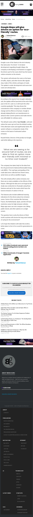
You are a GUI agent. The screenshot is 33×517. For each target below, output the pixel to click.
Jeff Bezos (6, 451)
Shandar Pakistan (22, 512)
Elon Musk (6, 446)
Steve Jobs (7, 460)
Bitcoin (23, 446)
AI (3, 471)
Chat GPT (18, 476)
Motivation (6, 440)
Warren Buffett (8, 465)
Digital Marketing (8, 421)
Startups (19, 493)
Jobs (18, 498)
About (5, 409)
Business (19, 507)
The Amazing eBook (9, 429)
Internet (23, 440)
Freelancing (7, 418)
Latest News (7, 493)
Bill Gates (6, 443)
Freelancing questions (10, 432)
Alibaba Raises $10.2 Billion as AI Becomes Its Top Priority (16, 304)
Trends (18, 479)
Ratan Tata (7, 457)
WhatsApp (24, 443)
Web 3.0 (18, 474)
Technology (19, 471)
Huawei (18, 487)
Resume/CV (7, 426)
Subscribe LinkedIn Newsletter (16, 293)
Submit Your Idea (21, 496)
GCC (4, 507)
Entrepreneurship (22, 510)
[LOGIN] (31, 4)
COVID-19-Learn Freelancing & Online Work (15, 435)
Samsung (18, 485)
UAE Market (7, 424)
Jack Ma (6, 449)
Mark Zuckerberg (8, 454)
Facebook (24, 449)
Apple (17, 482)
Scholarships (21, 501)
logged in (9, 273)
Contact (6, 412)
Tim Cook (6, 462)
